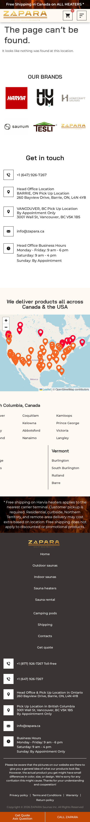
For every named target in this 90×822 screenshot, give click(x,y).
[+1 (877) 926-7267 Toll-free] (8, 664)
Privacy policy (19, 795)
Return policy (45, 800)
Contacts (45, 636)
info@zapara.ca (28, 726)
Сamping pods (45, 613)
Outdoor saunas (45, 565)
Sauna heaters (45, 588)
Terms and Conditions (47, 795)
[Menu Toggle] (82, 15)
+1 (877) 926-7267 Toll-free (37, 664)
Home (45, 554)
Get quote (45, 647)
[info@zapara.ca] (8, 726)
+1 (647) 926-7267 (32, 175)
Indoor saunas (45, 577)
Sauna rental (45, 600)
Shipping (45, 625)
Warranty (72, 795)
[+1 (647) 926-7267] (8, 175)
